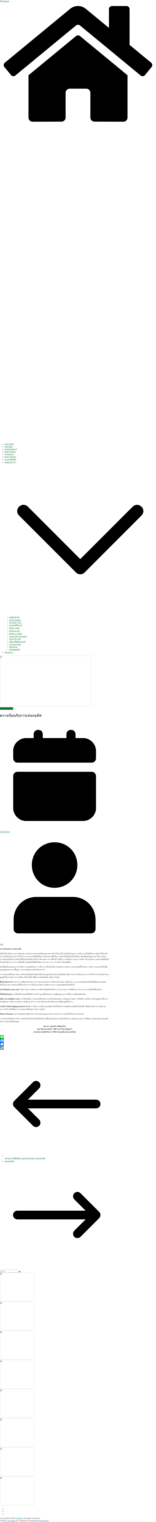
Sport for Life (15, 639)
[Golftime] (78, 124)
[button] (80, 614)
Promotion (9, 454)
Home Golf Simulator (18, 636)
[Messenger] (54, 1044)
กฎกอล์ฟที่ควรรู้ (15, 625)
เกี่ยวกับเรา (9, 652)
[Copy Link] (54, 1048)
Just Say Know (15, 644)
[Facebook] (54, 1040)
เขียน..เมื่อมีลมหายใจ (17, 641)
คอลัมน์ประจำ (10, 462)
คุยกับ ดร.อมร (14, 631)
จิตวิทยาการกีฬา (15, 633)
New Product (10, 451)
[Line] (54, 1037)
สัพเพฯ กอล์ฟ (14, 628)
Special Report (11, 449)
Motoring (13, 647)
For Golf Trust (15, 622)
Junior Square (15, 620)
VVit (1, 944)
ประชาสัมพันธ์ (10, 459)
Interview (9, 446)
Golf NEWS (9, 444)
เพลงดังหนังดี (14, 649)
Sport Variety (10, 457)
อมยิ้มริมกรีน (14, 617)
